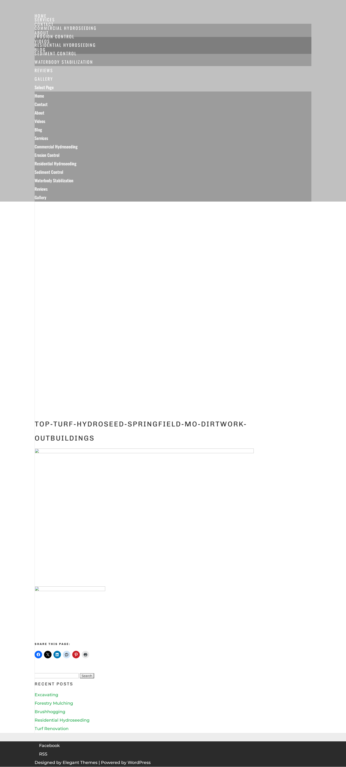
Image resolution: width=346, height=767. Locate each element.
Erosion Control (55, 36)
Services (41, 138)
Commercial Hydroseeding (66, 28)
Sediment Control (56, 53)
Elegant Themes (80, 762)
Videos (40, 121)
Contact (41, 104)
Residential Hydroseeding (65, 45)
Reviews (41, 189)
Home (39, 96)
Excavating (46, 694)
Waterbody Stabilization (64, 62)
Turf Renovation (51, 728)
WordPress (139, 762)
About (39, 113)
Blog (38, 130)
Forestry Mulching (54, 703)
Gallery (40, 197)
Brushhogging (50, 711)
